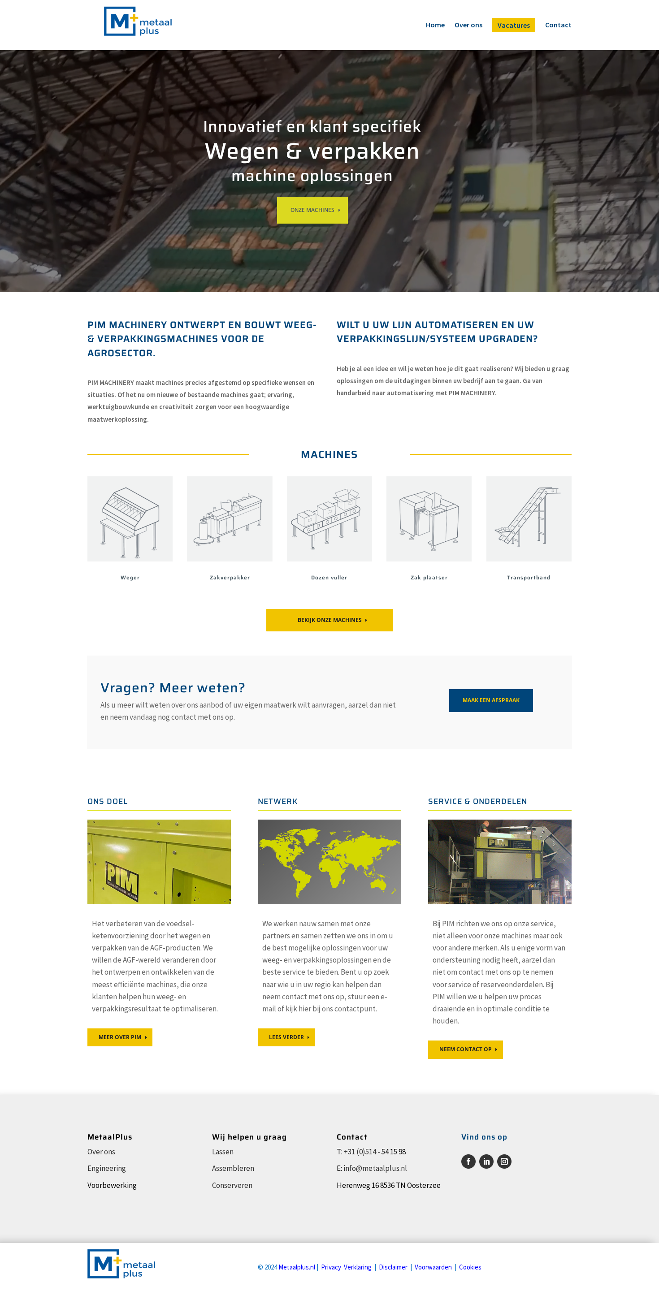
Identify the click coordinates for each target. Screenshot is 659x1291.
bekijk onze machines (330, 620)
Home (435, 25)
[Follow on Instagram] (504, 1161)
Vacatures (514, 25)
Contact (558, 25)
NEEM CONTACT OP (465, 1049)
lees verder (286, 1037)
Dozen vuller (329, 577)
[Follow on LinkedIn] (486, 1161)
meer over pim (120, 1037)
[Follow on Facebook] (468, 1161)
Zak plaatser (429, 577)
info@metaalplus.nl (375, 1168)
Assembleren (233, 1168)
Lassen (223, 1152)
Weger (130, 577)
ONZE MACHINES (312, 210)
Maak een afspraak (491, 700)
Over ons (468, 25)
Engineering (106, 1168)
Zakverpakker (230, 577)
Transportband (529, 577)
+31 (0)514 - (362, 1152)
